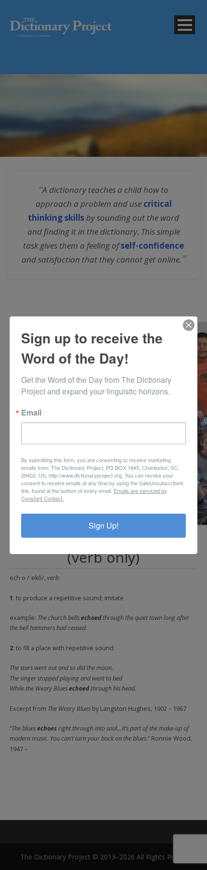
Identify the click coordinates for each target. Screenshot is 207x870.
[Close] (188, 325)
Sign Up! (103, 525)
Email (31, 412)
